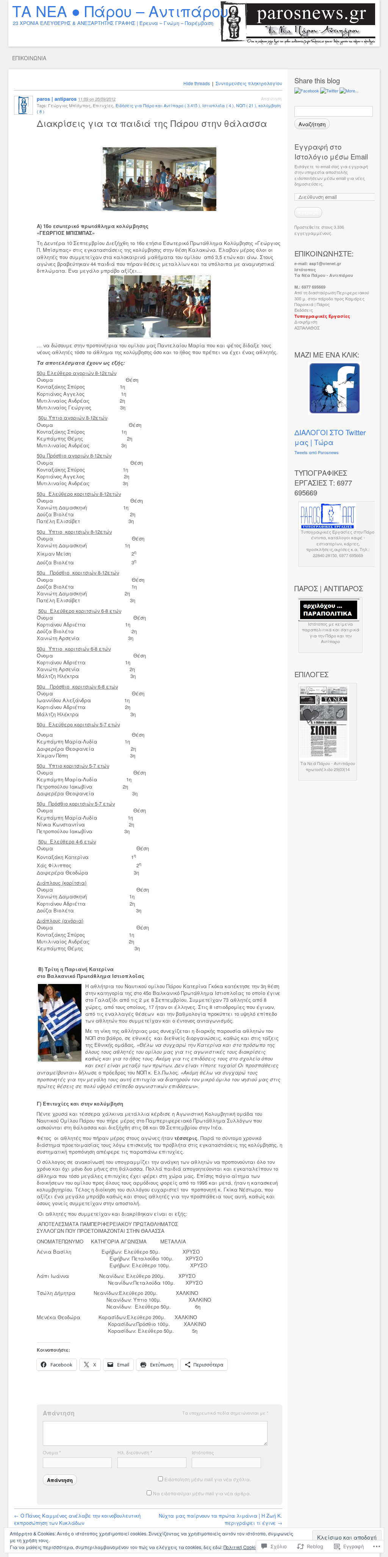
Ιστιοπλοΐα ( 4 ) (218, 105)
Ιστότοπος (203, 1452)
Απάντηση (271, 98)
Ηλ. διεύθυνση (134, 1452)
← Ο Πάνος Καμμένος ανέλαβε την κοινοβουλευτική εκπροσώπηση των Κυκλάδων (77, 1519)
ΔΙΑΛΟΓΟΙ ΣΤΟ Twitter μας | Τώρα (330, 437)
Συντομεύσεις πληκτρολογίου (249, 83)
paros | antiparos (57, 98)
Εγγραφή (308, 212)
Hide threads (196, 83)
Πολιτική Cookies (242, 1547)
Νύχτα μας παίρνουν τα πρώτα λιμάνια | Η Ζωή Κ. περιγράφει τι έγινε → (220, 1519)
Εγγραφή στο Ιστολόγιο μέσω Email (331, 151)
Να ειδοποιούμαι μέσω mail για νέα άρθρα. (202, 1493)
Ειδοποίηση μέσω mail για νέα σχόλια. (207, 1479)
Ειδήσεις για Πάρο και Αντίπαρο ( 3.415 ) (158, 105)
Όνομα (52, 1452)
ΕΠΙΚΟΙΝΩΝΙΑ (29, 58)
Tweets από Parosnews (316, 452)
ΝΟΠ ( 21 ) (246, 105)
